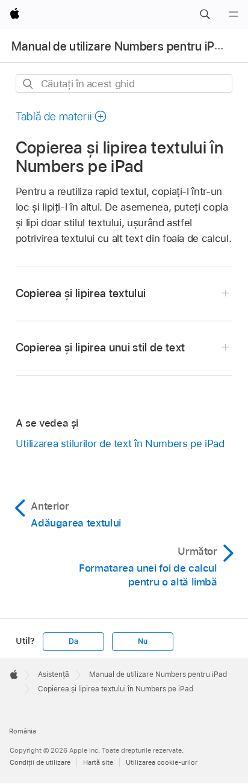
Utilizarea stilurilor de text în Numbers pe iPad (120, 443)
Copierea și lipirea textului (81, 293)
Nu (142, 641)
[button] (204, 14)
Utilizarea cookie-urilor (161, 762)
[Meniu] (233, 14)
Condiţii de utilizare (40, 762)
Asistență (53, 674)
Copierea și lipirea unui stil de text (100, 347)
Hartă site (98, 762)
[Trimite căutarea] (28, 84)
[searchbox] (124, 83)
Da (73, 641)
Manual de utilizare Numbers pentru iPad (119, 46)
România (22, 731)
